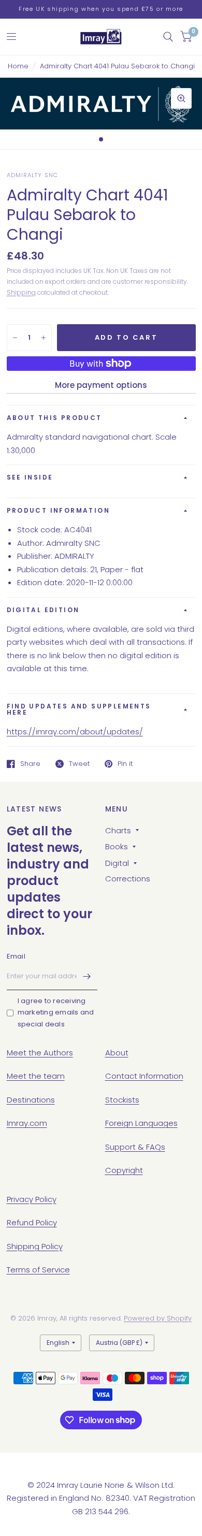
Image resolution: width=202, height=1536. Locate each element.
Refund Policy (32, 1222)
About (116, 1052)
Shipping (21, 292)
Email (16, 956)
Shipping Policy (35, 1246)
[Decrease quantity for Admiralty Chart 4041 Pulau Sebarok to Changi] (15, 338)
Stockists (122, 1099)
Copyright (124, 1170)
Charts (118, 830)
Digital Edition (43, 609)
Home (18, 66)
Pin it (125, 764)
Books (116, 846)
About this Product (54, 417)
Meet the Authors (40, 1052)
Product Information (58, 510)
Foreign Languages (141, 1123)
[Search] (168, 37)
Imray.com (27, 1123)
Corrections (127, 878)
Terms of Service (38, 1269)
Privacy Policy (31, 1199)
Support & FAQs (135, 1146)
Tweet (79, 764)
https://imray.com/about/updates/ (75, 731)
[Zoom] (181, 98)
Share (30, 764)
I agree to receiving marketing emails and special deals (56, 1013)
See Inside (30, 477)
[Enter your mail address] (87, 976)
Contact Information (144, 1075)
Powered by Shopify (158, 1318)
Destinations (31, 1099)
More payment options (101, 385)
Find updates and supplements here (79, 709)
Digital (117, 863)
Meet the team (36, 1075)
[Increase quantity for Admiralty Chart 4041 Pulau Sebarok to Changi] (43, 338)
